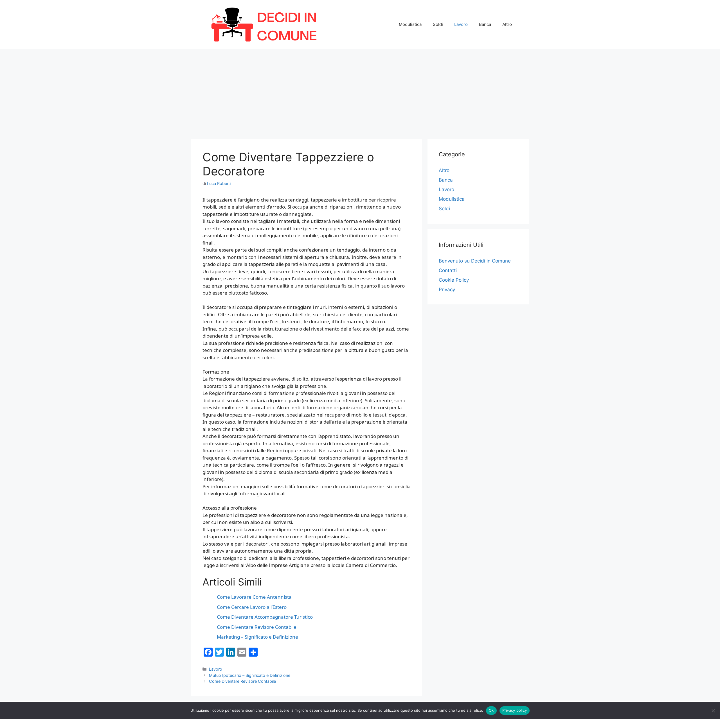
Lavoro (461, 24)
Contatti (448, 270)
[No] (713, 710)
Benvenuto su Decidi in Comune (475, 261)
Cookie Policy (454, 280)
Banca (485, 24)
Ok (491, 710)
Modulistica (410, 24)
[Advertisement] (360, 91)
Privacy (447, 289)
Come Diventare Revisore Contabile (242, 681)
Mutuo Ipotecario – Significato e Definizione (249, 675)
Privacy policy (514, 710)
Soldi (438, 24)
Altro (507, 24)
